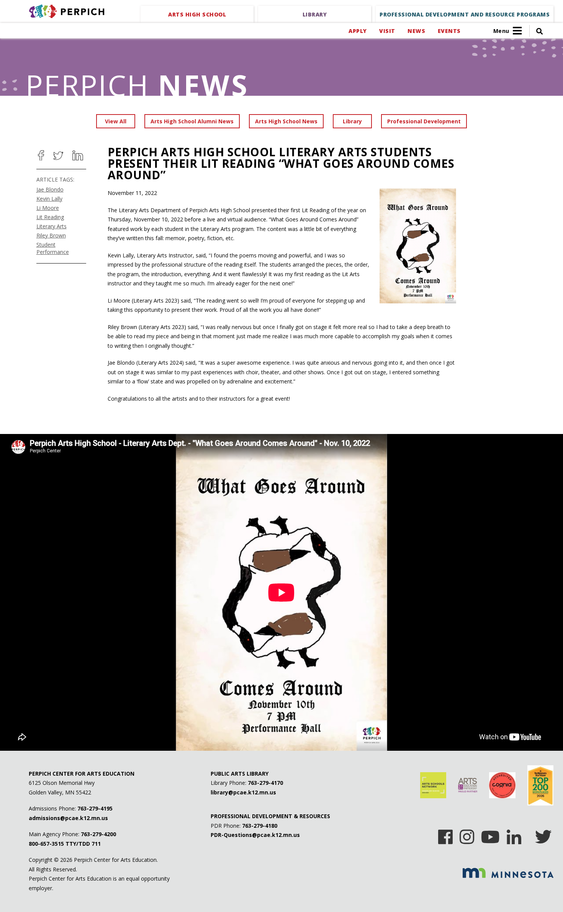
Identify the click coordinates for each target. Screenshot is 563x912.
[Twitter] (543, 834)
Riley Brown (51, 235)
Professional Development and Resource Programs (465, 14)
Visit (387, 30)
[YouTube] (490, 834)
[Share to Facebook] (41, 155)
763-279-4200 (98, 834)
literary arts (51, 226)
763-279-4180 (259, 825)
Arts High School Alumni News (192, 121)
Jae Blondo (50, 189)
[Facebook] (445, 834)
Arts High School (197, 14)
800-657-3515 (46, 843)
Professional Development (424, 121)
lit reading (50, 217)
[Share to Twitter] (58, 155)
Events (449, 30)
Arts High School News (286, 121)
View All (115, 121)
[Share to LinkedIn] (78, 155)
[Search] (536, 31)
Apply (358, 30)
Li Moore (47, 207)
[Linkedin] (514, 834)
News (416, 30)
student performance (52, 248)
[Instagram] (467, 834)
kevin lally (49, 198)
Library (315, 14)
